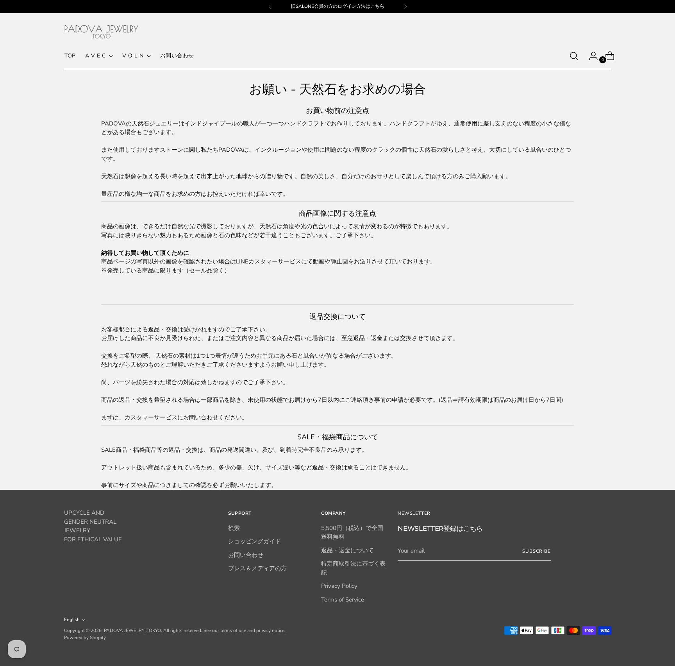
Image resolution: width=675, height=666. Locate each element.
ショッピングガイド (254, 541)
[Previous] (270, 6)
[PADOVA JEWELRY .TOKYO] (101, 31)
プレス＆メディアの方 (257, 568)
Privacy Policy (339, 586)
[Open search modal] (574, 56)
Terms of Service (342, 599)
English (72, 619)
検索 (234, 528)
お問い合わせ (245, 555)
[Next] (405, 6)
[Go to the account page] (590, 56)
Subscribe (536, 551)
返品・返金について (347, 550)
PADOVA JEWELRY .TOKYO (132, 630)
